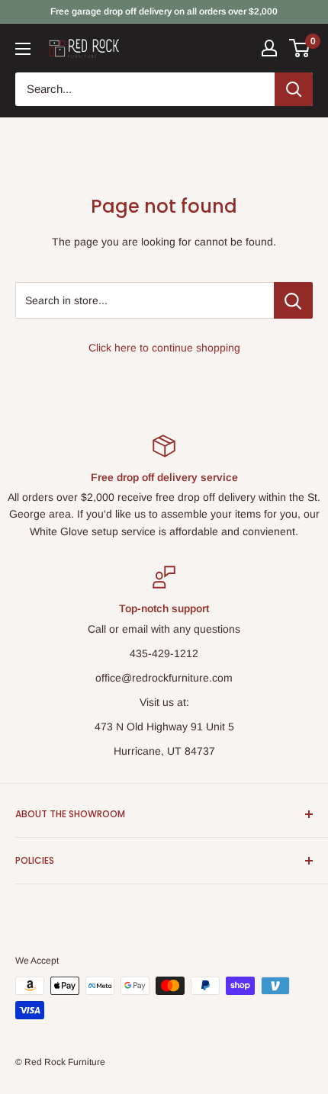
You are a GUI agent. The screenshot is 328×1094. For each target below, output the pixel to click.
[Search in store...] (293, 300)
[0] (300, 48)
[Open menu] (23, 49)
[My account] (269, 48)
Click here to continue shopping (164, 348)
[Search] (294, 89)
